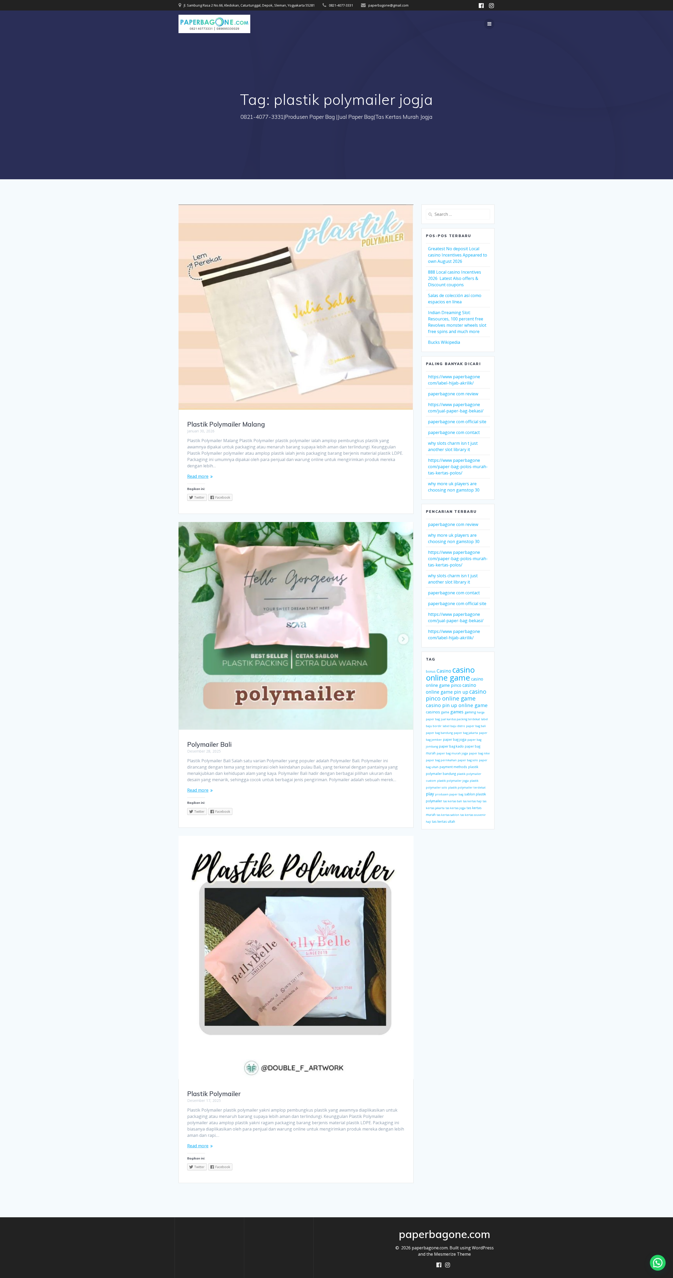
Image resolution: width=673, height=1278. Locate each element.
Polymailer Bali (209, 744)
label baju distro (454, 726)
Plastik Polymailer (214, 1094)
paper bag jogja (454, 739)
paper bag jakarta (466, 733)
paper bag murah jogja (452, 753)
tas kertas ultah (443, 821)
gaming (470, 712)
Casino (444, 671)
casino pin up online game (457, 705)
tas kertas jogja (456, 808)
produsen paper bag (449, 794)
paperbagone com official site (457, 422)
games (456, 712)
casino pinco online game (456, 695)
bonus (431, 671)
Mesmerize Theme (452, 1254)
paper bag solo (468, 760)
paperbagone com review (453, 394)
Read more (197, 476)
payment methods (453, 767)
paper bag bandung (439, 733)
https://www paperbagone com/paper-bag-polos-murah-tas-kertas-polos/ (458, 466)
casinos (433, 711)
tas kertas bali (452, 801)
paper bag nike (479, 753)
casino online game (450, 673)
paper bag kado (451, 746)
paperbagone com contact (454, 432)
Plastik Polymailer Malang (226, 424)
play (430, 794)
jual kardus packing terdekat (460, 719)
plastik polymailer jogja (453, 781)
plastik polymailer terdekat (467, 787)
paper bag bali (476, 726)
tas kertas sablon (448, 815)
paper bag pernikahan (441, 760)
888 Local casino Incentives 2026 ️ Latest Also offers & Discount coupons (454, 278)
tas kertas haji (472, 801)
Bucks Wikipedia (444, 342)
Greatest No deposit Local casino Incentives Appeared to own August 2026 (457, 255)
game (445, 712)
